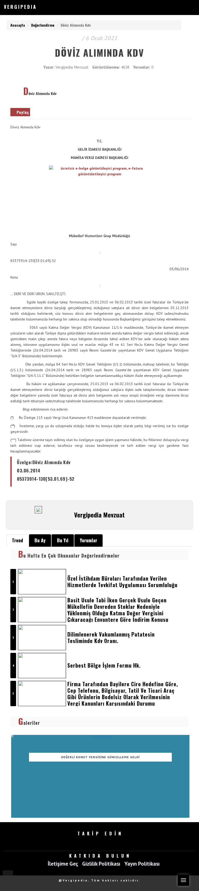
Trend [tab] (17, 540)
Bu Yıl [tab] (62, 540)
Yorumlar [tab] (88, 540)
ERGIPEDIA (20, 6)
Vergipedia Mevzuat (72, 67)
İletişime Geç (63, 864)
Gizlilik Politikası (101, 864)
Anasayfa (17, 25)
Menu (183, 880)
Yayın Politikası (142, 864)
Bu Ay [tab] (40, 540)
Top (8, 875)
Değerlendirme (42, 25)
